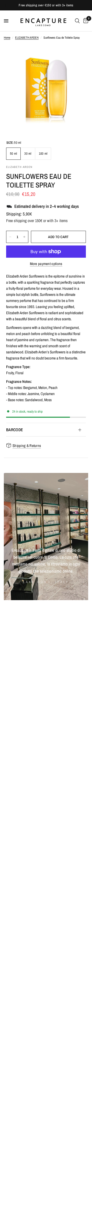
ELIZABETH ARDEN (27, 38)
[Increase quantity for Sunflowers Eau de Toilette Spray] (24, 237)
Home (7, 38)
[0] (85, 20)
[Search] (77, 20)
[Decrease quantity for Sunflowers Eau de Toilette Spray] (10, 237)
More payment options (46, 264)
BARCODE (14, 429)
